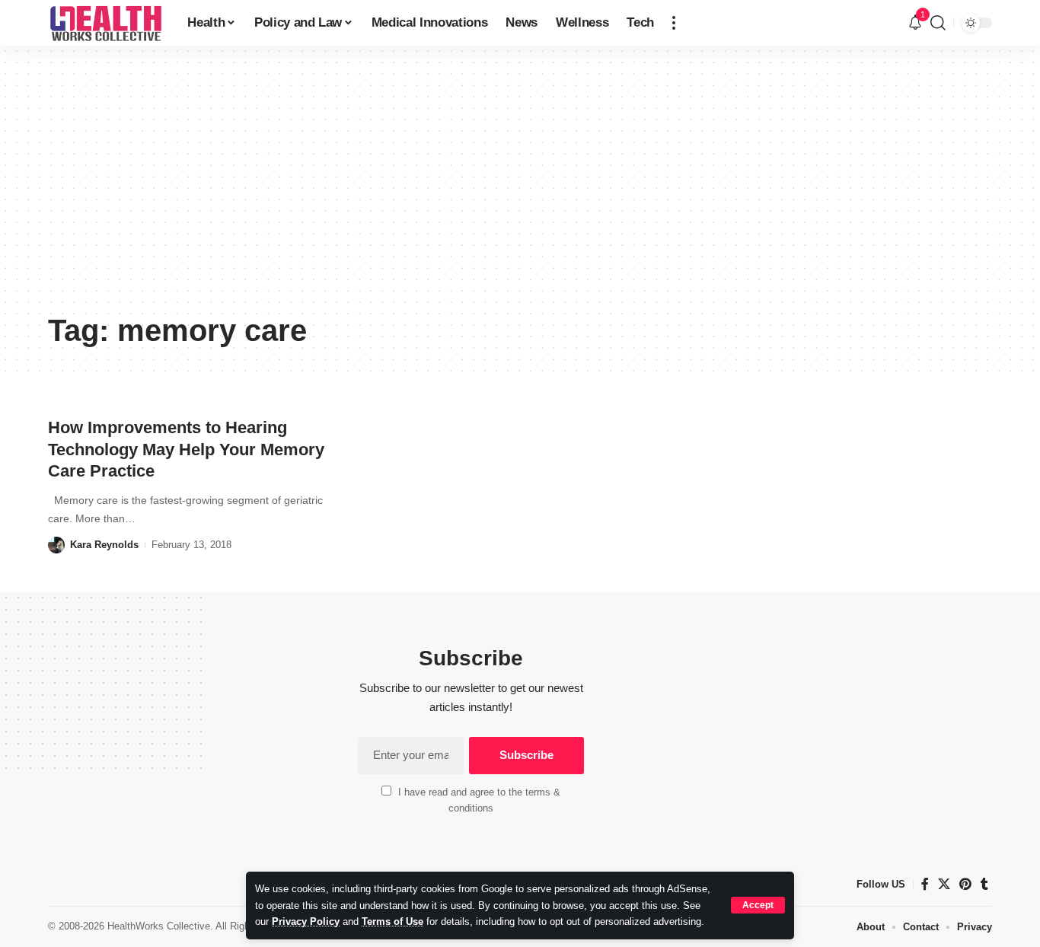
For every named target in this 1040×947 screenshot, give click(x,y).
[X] (944, 884)
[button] (758, 905)
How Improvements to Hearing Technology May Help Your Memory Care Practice (186, 449)
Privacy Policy (306, 921)
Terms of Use (392, 921)
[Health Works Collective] (105, 23)
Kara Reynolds (104, 544)
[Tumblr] (984, 884)
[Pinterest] (965, 884)
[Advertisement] (520, 190)
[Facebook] (925, 884)
